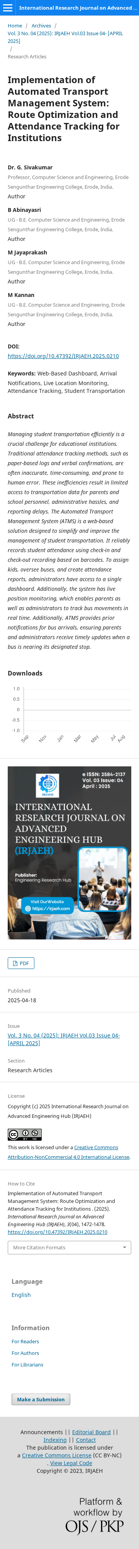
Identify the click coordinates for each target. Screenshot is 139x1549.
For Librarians (27, 1364)
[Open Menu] (7, 7)
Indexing (55, 1439)
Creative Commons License (57, 1455)
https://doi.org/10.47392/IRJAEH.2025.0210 (63, 356)
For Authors (25, 1352)
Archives (41, 25)
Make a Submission (41, 1399)
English (21, 1294)
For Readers (25, 1341)
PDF (24, 963)
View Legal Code (71, 1463)
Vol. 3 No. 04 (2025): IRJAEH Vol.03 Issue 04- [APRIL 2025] (65, 37)
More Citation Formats (39, 1247)
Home (15, 25)
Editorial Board (91, 1432)
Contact (86, 1439)
